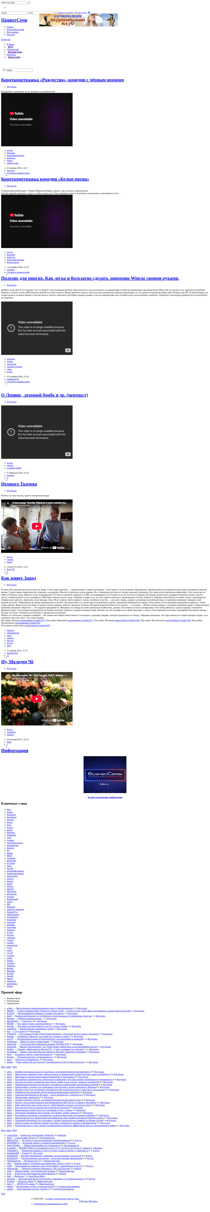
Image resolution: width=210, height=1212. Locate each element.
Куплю (92, 1179)
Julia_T (10, 1184)
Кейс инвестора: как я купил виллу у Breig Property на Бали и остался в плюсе (53, 1105)
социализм (12, 945)
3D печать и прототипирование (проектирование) (46, 1140)
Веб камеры (12, 32)
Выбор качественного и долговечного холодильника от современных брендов (53, 1016)
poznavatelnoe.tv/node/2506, (127, 620)
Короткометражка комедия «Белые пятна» (45, 178)
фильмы (11, 153)
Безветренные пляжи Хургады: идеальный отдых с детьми (43, 1110)
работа (10, 638)
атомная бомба (14, 468)
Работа (78, 1168)
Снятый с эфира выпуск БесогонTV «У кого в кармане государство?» (51, 1049)
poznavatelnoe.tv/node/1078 (37, 625)
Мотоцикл (19, 1176)
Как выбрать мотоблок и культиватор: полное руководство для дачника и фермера (55, 1115)
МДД (10, 47)
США (9, 958)
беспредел (12, 817)
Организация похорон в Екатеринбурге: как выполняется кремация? (50, 1039)
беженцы (11, 814)
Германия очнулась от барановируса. (35, 1057)
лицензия (11, 364)
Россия (10, 935)
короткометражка (15, 871)
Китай (10, 868)
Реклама (11, 34)
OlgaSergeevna (14, 1161)
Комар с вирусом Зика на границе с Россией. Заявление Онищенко (53, 1052)
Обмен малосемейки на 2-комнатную (42, 1145)
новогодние (12, 163)
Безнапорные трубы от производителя (35, 1186)
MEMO (10, 1011)
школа (10, 978)
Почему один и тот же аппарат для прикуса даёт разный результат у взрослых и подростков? (60, 1089)
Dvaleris (10, 1181)
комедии (11, 158)
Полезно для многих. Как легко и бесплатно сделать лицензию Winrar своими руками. (90, 278)
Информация (14, 750)
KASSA (11, 1013)
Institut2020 (12, 1156)
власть (10, 827)
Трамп (10, 960)
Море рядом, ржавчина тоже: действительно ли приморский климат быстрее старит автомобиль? (62, 1074)
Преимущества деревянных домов (36, 1029)
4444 (9, 1138)
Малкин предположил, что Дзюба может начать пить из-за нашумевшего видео (58, 1047)
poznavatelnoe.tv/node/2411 (27, 623)
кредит (10, 640)
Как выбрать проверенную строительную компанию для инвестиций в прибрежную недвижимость (64, 1079)
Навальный (12, 899)
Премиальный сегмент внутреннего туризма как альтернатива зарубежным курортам (56, 1084)
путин (10, 932)
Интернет (11, 861)
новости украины (15, 909)
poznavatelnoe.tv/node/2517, (81, 620)
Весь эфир (6, 1067)
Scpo (9, 1173)
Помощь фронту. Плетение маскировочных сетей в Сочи (42, 1163)
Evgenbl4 (11, 1148)
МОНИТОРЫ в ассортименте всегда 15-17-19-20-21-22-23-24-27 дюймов (54, 1148)
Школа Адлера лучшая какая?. (35, 1041)
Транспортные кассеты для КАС (32, 1189)
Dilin (9, 742)
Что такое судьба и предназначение (34, 1023)
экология (11, 981)
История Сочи (15, 52)
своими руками (14, 366)
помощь (11, 925)
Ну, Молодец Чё (17, 661)
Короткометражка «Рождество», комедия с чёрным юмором (62, 79)
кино (9, 866)
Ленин (10, 465)
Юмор (10, 986)
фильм (10, 968)
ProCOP (11, 569)
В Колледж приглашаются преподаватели (35, 1173)
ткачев (10, 559)
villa (9, 1163)
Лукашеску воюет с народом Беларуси (33, 1054)
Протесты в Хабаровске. (27, 1059)
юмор (9, 160)
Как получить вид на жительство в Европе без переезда (42, 1107)
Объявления (13, 49)
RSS (15, 1067)
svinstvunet (12, 1041)
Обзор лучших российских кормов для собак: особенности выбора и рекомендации (55, 1123)
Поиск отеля (14, 57)
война (10, 830)
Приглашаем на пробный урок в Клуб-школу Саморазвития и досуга (48, 1166)
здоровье (11, 858)
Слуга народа (20, 1031)
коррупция (12, 876)
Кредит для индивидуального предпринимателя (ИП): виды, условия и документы (55, 1102)
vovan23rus (12, 1135)
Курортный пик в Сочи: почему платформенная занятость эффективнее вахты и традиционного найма (65, 1125)
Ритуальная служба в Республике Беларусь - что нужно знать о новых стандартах (59, 1034)
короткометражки (15, 155)
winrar (10, 361)
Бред (9, 825)
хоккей (10, 976)
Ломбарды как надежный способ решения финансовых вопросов (47, 1092)
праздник (11, 927)
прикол (10, 734)
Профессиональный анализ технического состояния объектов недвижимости (52, 1072)
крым (9, 884)
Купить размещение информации (105, 797)
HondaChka (12, 653)
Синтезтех (27, 1021)
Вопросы (11, 54)
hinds (9, 1016)
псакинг (11, 930)
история (11, 863)
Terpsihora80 (13, 1153)
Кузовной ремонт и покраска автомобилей (44, 1143)
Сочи (14, 19)
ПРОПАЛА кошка (26, 1184)
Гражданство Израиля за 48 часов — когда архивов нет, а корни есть (48, 1095)
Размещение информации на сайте (51, 1204)
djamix (10, 1062)
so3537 (10, 1039)
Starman (10, 1018)
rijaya (9, 1059)
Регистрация (81, 13)
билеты (10, 820)
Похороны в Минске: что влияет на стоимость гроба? (43, 1036)
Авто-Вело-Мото (36, 1176)
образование (13, 633)
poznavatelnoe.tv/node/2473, (33, 620)
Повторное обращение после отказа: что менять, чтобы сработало (47, 1113)
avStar (10, 1008)
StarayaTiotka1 (13, 1145)
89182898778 (13, 1143)
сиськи (10, 942)
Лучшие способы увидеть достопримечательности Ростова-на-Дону (48, 1100)
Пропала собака (25, 1181)
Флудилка (11, 87)
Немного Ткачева (19, 483)
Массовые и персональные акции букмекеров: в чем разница (45, 1077)
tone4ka (10, 475)
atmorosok (11, 1044)
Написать (5, 39)
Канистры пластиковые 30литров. (37, 1135)
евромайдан (12, 845)
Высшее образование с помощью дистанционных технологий (51, 1156)
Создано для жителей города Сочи (62, 1198)
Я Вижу (11, 44)
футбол (10, 973)
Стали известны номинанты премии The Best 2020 (44, 1044)
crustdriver (11, 1029)
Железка (62, 1135)
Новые (10, 27)
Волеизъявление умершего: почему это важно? (41, 1013)
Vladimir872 (12, 1150)
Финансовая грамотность (27, 1097)
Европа (10, 630)
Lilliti (9, 1166)
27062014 (11, 1034)
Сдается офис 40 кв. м (25, 1138)
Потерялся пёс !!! (32, 1161)
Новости (11, 907)
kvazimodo (12, 1052)
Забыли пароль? (66, 13)
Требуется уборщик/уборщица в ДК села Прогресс (46, 1168)
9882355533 (12, 1140)
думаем (10, 840)
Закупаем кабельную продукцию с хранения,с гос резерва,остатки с (51, 1179)
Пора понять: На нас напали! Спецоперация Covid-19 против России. (50, 1062)
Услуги (78, 1140)
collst (9, 1171)
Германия (11, 835)
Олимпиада (12, 917)
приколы (11, 732)
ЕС (8, 850)
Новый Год (12, 912)
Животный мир (52, 1161)
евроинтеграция (15, 843)
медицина (12, 894)
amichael (11, 1179)
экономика (12, 983)
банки (10, 812)
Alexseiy (11, 170)
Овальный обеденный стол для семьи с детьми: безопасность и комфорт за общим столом (59, 1120)
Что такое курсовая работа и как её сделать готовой (42, 1026)
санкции (11, 937)
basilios (10, 1049)
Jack (9, 1176)
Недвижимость (47, 1138)
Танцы (25, 1153)
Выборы (11, 832)
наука (9, 901)
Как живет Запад (18, 577)
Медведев (11, 891)
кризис (10, 881)
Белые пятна (13, 262)
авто (9, 809)
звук (9, 645)
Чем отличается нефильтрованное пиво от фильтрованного (45, 1008)
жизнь (10, 853)
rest (8, 1031)
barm (9, 1054)
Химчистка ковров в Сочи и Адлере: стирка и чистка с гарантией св (55, 1150)
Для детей (37, 1153)
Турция (10, 963)
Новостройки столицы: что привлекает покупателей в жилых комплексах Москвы (55, 1087)
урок (9, 369)
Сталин (10, 955)
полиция (11, 922)
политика (11, 919)
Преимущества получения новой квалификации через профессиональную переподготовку (59, 1118)
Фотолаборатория (15, 29)
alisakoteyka (12, 1168)
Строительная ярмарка (69, 1186)
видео (10, 150)
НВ (8, 904)
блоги (10, 822)
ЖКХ (9, 855)
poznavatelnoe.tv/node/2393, (179, 620)
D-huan (10, 1057)
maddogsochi (13, 379)
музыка (10, 896)
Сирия (10, 940)
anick (9, 1072)
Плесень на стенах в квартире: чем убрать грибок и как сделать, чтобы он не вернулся (57, 1082)
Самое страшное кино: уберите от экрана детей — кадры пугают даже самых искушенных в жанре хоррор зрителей (74, 1011)
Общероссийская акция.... (30, 1018)
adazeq (10, 1186)
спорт (9, 950)
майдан (10, 889)
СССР (10, 953)
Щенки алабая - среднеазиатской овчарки (35, 1171)
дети (9, 635)
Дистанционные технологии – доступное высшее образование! (52, 1158)
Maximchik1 (12, 1021)
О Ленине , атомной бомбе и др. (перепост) (44, 394)
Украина (11, 966)
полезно (11, 359)
